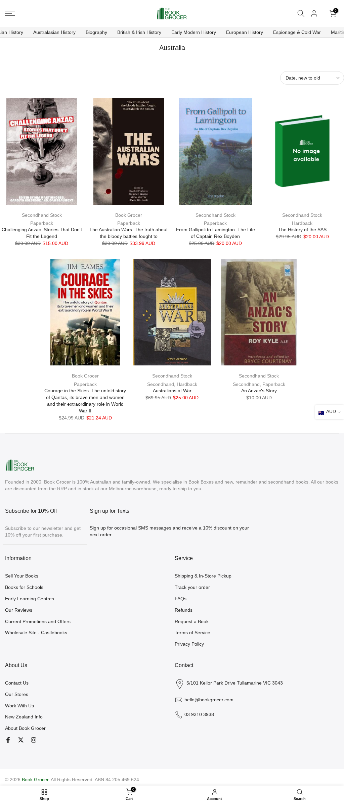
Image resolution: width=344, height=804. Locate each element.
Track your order (192, 587)
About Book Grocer (25, 728)
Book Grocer (128, 215)
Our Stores (16, 694)
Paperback (41, 223)
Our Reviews (18, 610)
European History (244, 32)
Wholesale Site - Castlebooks (36, 632)
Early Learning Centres (29, 598)
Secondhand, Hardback (172, 384)
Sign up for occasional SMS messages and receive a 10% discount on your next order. (169, 531)
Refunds (183, 610)
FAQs (180, 598)
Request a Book (192, 621)
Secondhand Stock (42, 215)
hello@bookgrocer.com (208, 699)
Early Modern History (193, 32)
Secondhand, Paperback (259, 384)
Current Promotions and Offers (38, 621)
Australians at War (172, 390)
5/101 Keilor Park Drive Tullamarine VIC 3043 (234, 683)
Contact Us (17, 683)
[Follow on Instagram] (34, 740)
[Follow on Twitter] (21, 740)
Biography (96, 32)
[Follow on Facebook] (8, 740)
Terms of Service (192, 632)
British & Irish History (139, 32)
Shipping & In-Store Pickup (203, 576)
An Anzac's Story (259, 390)
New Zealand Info (24, 716)
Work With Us (19, 705)
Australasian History (54, 32)
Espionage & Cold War (297, 32)
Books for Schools (24, 587)
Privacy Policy (189, 644)
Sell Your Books (21, 576)
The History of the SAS (302, 229)
